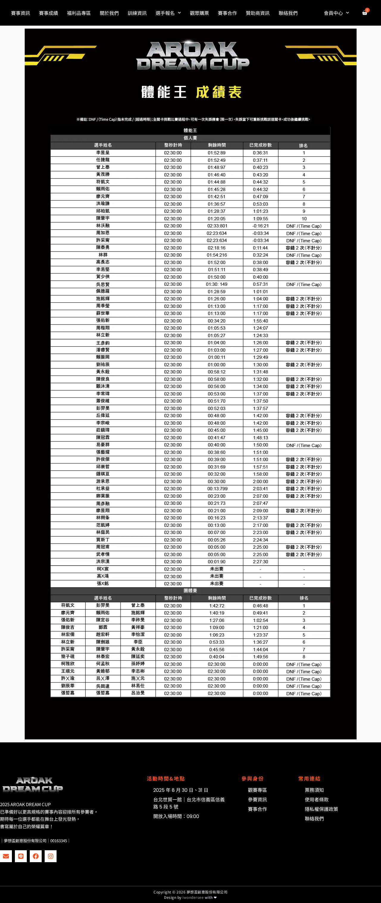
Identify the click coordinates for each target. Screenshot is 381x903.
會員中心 (333, 12)
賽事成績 (48, 12)
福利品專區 (79, 12)
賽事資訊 (20, 12)
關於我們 (109, 12)
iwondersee (193, 897)
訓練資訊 (137, 12)
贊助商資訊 (258, 12)
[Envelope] (6, 856)
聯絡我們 (288, 12)
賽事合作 (227, 12)
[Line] (21, 856)
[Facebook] (36, 856)
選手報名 (165, 12)
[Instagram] (51, 856)
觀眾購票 (199, 12)
